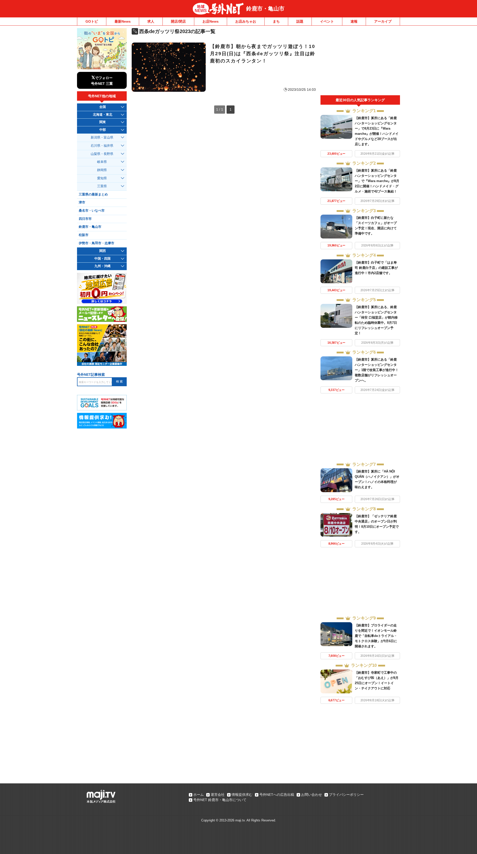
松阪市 (83, 235)
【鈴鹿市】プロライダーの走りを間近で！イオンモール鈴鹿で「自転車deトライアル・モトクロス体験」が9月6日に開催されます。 (376, 635)
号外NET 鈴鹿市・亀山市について (219, 800)
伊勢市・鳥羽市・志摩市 (96, 243)
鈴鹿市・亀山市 (265, 8)
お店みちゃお (245, 21)
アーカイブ (383, 21)
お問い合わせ (311, 795)
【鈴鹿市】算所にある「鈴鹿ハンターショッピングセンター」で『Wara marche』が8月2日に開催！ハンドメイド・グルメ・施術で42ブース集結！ (377, 181)
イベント (327, 21)
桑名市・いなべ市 (92, 210)
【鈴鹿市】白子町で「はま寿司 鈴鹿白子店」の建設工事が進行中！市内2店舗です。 (376, 268)
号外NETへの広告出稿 (276, 795)
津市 (82, 202)
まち (276, 21)
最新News (123, 21)
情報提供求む (242, 795)
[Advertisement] (360, 62)
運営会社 (218, 795)
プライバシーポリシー (346, 795)
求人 (150, 21)
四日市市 (85, 219)
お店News (210, 21)
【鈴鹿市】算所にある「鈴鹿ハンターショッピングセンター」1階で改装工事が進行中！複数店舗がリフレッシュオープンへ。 (376, 370)
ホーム (198, 795)
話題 (299, 21)
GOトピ (91, 21)
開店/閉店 (178, 21)
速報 (354, 21)
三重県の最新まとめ (93, 194)
